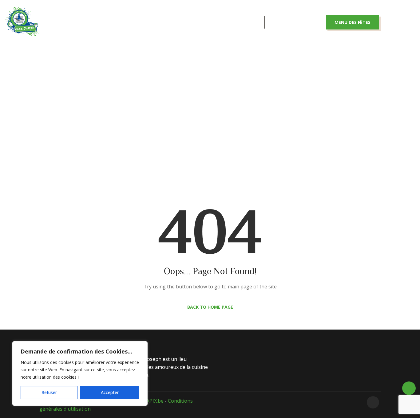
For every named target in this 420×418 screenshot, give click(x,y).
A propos (119, 22)
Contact (240, 22)
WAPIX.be (153, 400)
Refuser (49, 392)
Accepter (110, 392)
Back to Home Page (210, 307)
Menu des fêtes (352, 22)
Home (186, 114)
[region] (80, 373)
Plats (158, 22)
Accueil (78, 22)
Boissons (196, 22)
